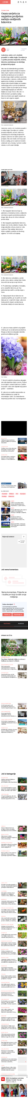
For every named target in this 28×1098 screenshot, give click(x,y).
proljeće (23, 494)
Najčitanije (7, 623)
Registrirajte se (18, 614)
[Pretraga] (21, 2)
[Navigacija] (26, 2)
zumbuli (5, 494)
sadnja (4, 496)
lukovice (11, 496)
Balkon (12, 494)
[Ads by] (7, 186)
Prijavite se (7, 614)
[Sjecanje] (18, 2)
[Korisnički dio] (23, 2)
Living (5, 2)
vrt (17, 494)
